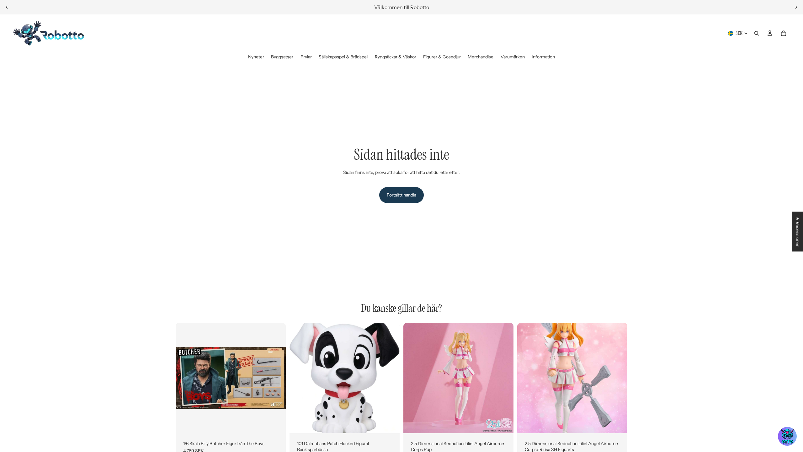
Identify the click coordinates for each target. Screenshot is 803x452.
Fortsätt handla (401, 195)
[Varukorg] (783, 33)
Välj (395, 423)
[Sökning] (756, 33)
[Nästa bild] (796, 7)
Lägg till (281, 423)
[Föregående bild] (7, 7)
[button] (787, 436)
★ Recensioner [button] (797, 231)
